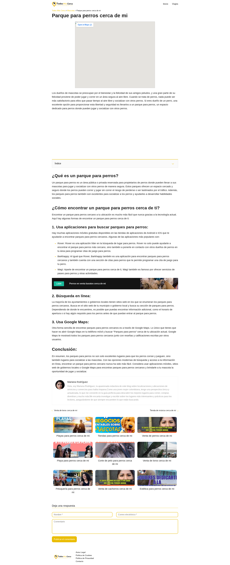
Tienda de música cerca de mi (163, 410)
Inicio (165, 4)
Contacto (79, 561)
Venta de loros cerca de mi (65, 410)
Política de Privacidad (85, 558)
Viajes (175, 4)
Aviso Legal (80, 552)
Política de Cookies (84, 555)
